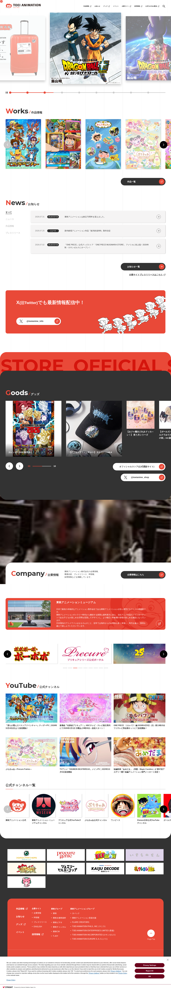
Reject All (149, 971)
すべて (9, 212)
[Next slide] (163, 144)
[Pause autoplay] (7, 93)
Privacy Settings (149, 965)
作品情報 (10, 226)
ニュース (10, 219)
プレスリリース (13, 233)
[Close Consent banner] (167, 959)
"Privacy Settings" (115, 971)
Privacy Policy (122, 973)
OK (149, 976)
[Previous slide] (7, 144)
